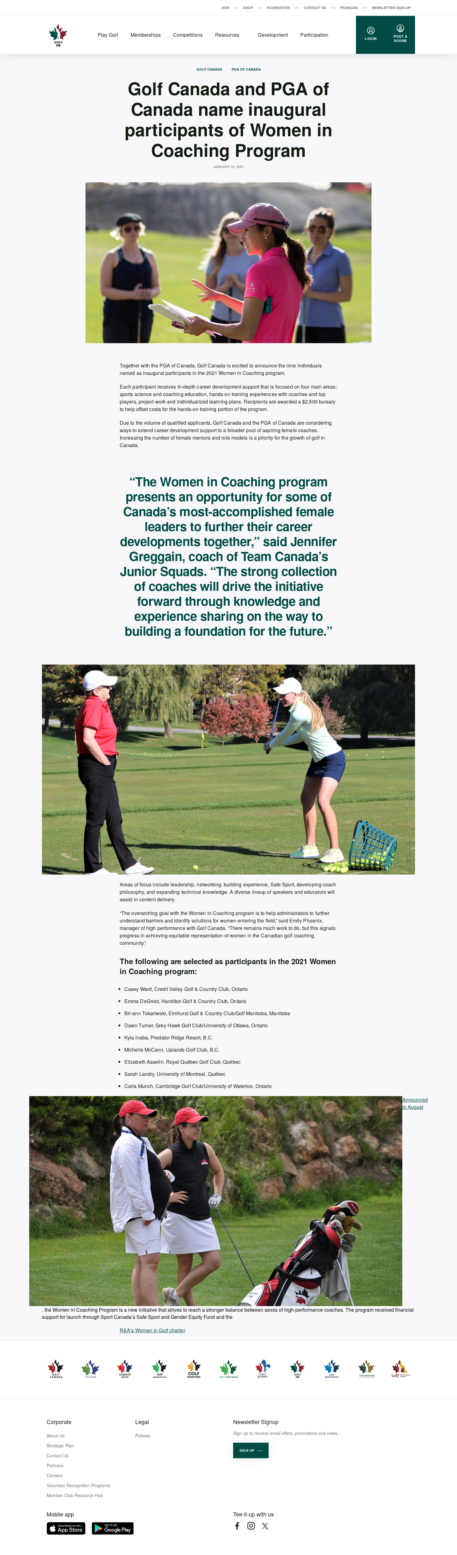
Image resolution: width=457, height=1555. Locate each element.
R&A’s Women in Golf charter (152, 1330)
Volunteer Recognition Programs (78, 1485)
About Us (56, 1435)
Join (225, 7)
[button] (251, 1450)
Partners (55, 1465)
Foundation (278, 7)
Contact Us (315, 7)
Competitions (188, 34)
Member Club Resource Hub (75, 1495)
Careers (54, 1475)
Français (349, 7)
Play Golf (108, 34)
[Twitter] (265, 1526)
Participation (314, 34)
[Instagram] (251, 1526)
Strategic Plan (60, 1445)
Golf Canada (209, 69)
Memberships (146, 34)
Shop (248, 7)
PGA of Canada (246, 69)
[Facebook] (237, 1526)
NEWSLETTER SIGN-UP (391, 7)
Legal (142, 1421)
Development (273, 34)
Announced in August (408, 1103)
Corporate (59, 1421)
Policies (142, 1435)
